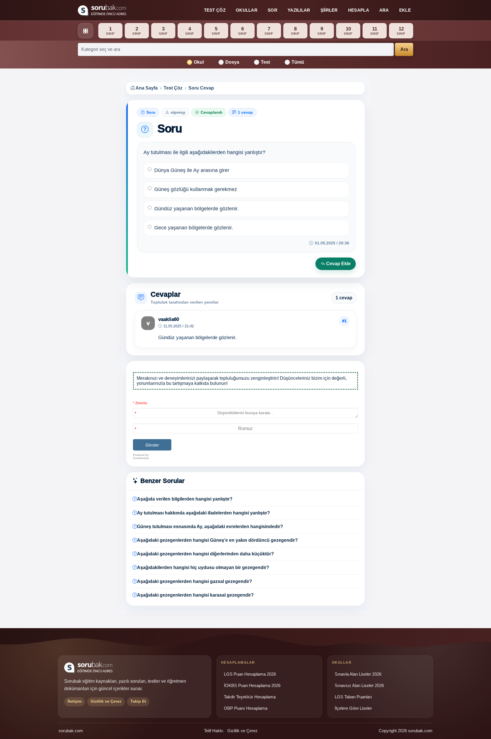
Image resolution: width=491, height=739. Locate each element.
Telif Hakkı (213, 730)
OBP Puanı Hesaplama (245, 708)
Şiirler (329, 10)
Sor (272, 10)
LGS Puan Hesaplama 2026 (250, 674)
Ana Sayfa (146, 88)
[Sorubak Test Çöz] (102, 10)
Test (265, 62)
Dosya (232, 62)
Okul (199, 62)
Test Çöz (215, 10)
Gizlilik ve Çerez (242, 730)
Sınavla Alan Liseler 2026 (358, 674)
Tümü (298, 62)
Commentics (141, 458)
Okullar (246, 10)
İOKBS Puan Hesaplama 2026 (252, 685)
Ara (384, 10)
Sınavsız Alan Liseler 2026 (359, 685)
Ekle (405, 10)
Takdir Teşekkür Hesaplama (250, 697)
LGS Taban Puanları (353, 697)
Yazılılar (299, 10)
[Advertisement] (86, 164)
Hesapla (358, 10)
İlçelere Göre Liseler (353, 708)
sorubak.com (71, 730)
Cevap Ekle (338, 263)
